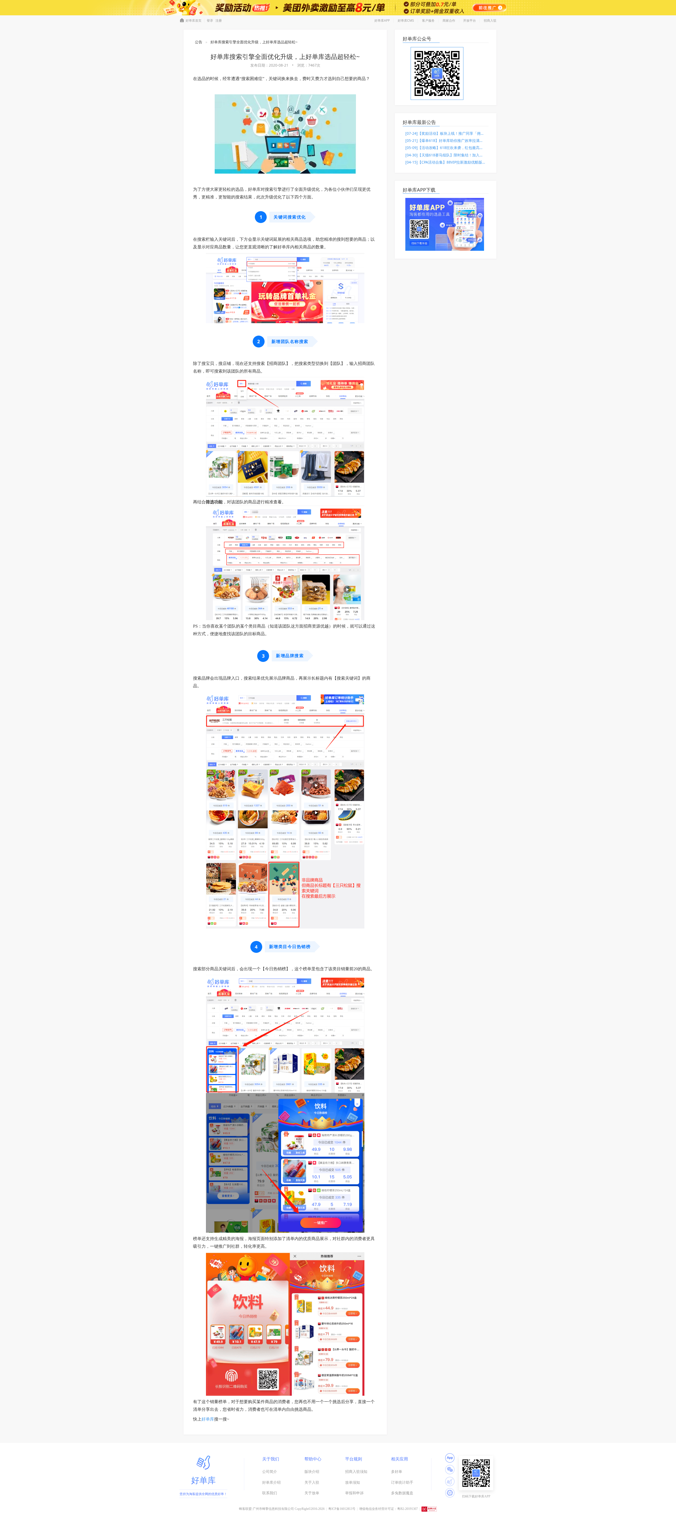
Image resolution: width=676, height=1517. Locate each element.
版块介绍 (311, 1472)
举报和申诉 (354, 1493)
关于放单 (311, 1493)
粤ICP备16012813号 (341, 1509)
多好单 (396, 1472)
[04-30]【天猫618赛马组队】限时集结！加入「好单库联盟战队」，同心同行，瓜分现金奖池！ (445, 154)
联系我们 (269, 1493)
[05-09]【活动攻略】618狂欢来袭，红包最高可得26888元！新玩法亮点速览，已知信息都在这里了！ (445, 147)
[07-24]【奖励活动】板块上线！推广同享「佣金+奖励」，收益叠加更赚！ (445, 133)
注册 (218, 20)
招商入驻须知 (356, 1472)
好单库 (207, 1419)
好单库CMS (406, 20)
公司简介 (269, 1472)
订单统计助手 (402, 1482)
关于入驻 (311, 1482)
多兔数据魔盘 (402, 1493)
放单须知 (352, 1482)
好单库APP (382, 20)
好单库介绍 (271, 1482)
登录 (210, 20)
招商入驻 (490, 20)
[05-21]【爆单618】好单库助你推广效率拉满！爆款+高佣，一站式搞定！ (445, 140)
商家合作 (449, 20)
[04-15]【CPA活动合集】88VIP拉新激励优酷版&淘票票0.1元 (445, 162)
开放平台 (469, 20)
